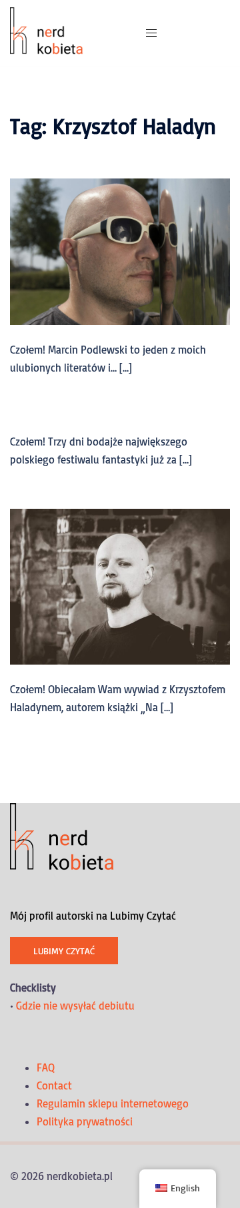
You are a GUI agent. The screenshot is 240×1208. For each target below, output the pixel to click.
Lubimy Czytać (64, 950)
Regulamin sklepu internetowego (113, 1103)
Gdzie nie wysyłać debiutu (75, 1005)
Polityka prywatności (85, 1121)
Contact (54, 1085)
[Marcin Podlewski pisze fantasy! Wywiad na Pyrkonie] (120, 250)
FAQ (46, 1067)
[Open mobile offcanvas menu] (151, 33)
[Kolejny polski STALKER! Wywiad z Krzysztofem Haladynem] (120, 585)
